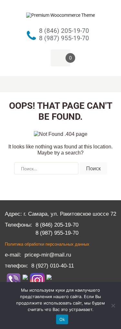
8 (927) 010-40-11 (52, 265)
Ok (62, 319)
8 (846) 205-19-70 (56, 224)
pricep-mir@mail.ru (48, 254)
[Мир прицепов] (60, 13)
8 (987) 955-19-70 (56, 233)
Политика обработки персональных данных (47, 244)
